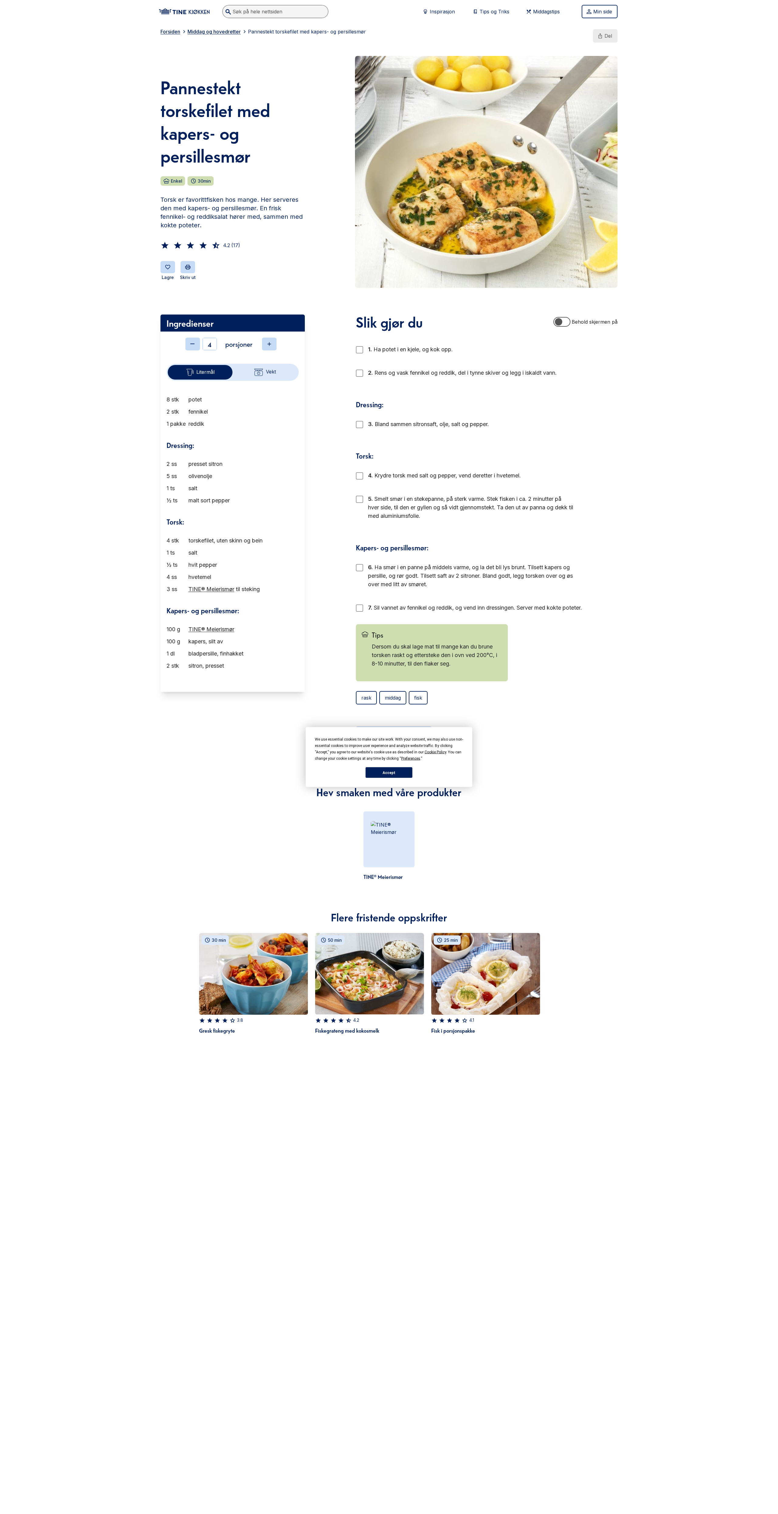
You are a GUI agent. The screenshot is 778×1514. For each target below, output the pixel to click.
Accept (389, 772)
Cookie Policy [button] (435, 752)
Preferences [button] (410, 758)
